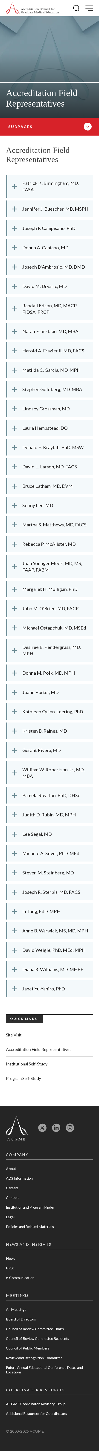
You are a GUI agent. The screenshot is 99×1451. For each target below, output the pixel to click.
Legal (10, 1217)
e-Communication (20, 1277)
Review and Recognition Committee (34, 1357)
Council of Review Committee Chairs (35, 1328)
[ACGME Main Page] (17, 1128)
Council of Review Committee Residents (37, 1338)
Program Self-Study (23, 1078)
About (11, 1168)
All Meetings (16, 1309)
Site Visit (14, 1034)
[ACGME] (32, 8)
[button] (76, 8)
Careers (12, 1188)
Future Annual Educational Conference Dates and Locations (44, 1369)
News (10, 1258)
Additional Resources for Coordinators (36, 1413)
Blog (10, 1268)
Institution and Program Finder (30, 1207)
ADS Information (19, 1178)
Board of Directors (21, 1319)
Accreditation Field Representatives (38, 1049)
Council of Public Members (27, 1348)
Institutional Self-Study (26, 1063)
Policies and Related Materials (30, 1226)
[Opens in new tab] (42, 1130)
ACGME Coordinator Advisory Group (36, 1404)
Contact (12, 1197)
